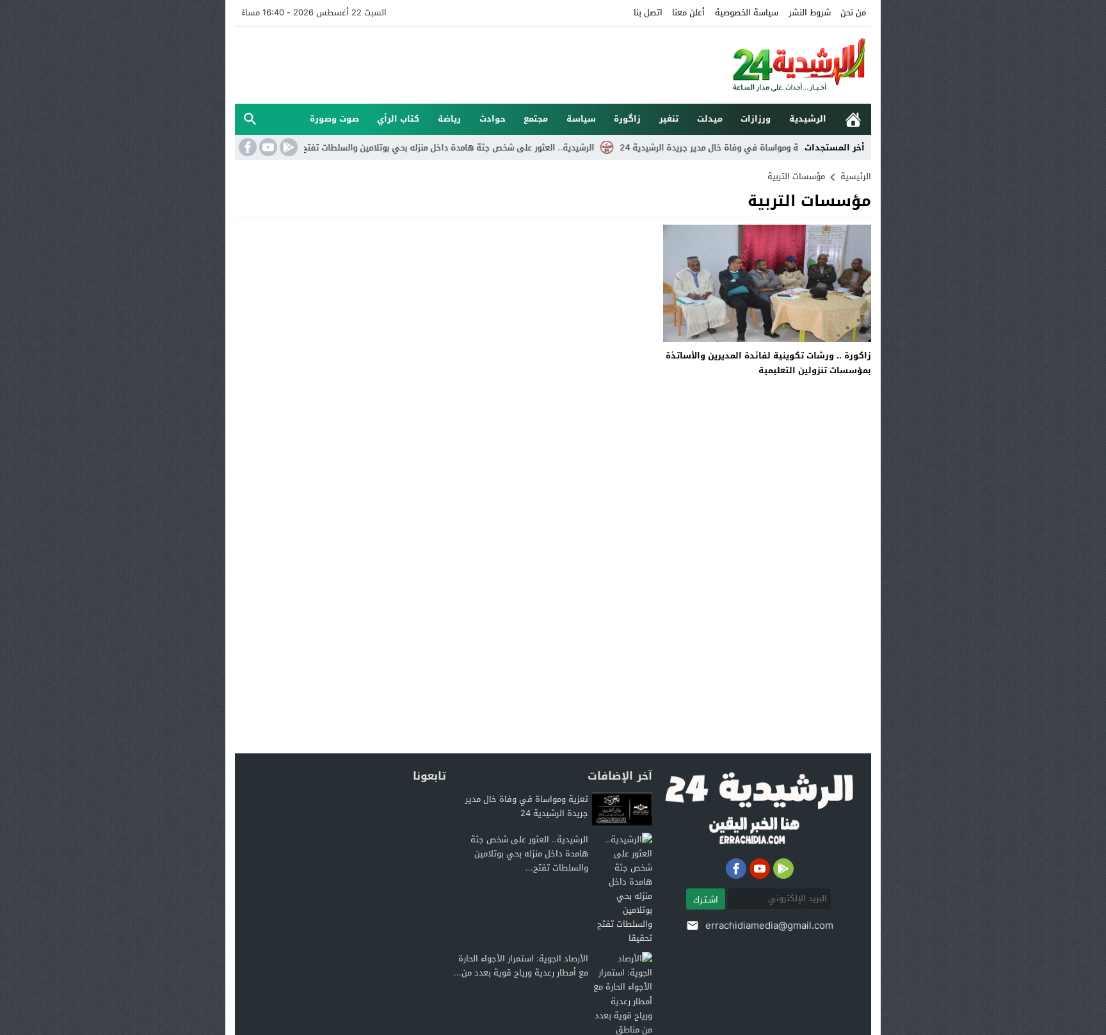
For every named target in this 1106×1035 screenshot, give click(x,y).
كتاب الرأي (398, 119)
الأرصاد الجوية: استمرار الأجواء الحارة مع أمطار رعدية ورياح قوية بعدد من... (521, 966)
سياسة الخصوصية (746, 12)
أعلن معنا (688, 12)
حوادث (492, 119)
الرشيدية (807, 119)
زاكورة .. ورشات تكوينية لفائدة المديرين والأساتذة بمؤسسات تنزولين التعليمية (768, 363)
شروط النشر (810, 12)
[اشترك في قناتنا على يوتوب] (267, 147)
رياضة (449, 119)
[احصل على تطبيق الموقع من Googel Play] (287, 147)
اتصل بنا (648, 12)
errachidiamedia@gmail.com (769, 926)
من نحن (853, 12)
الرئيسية (853, 119)
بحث (250, 119)
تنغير (668, 119)
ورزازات (756, 119)
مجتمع (536, 119)
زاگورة (627, 119)
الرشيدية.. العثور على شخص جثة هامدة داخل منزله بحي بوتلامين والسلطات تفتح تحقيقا (467, 148)
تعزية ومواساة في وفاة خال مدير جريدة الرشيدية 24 (748, 148)
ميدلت (710, 119)
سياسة (581, 119)
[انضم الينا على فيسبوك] (246, 147)
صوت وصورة (334, 119)
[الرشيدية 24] (786, 65)
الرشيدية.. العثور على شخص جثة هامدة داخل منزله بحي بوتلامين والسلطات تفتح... (529, 853)
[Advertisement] (468, 63)
